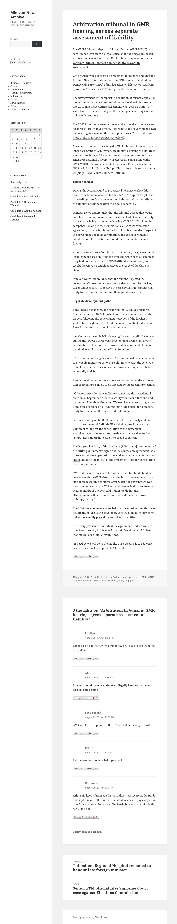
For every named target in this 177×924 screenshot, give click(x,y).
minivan (87, 580)
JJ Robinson (102, 577)
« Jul (16, 161)
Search (14, 39)
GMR (144, 577)
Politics (14, 106)
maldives (77, 580)
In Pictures (16, 96)
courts (137, 577)
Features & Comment (21, 92)
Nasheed (112, 580)
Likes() (78, 556)
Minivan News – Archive (24, 14)
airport (128, 577)
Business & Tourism (20, 82)
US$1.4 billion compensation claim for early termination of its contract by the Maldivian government (112, 62)
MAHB (151, 577)
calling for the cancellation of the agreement (113, 429)
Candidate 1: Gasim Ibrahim (25, 196)
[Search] (37, 44)
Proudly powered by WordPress (90, 917)
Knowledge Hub (18, 182)
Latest (13, 99)
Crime (13, 86)
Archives (15, 59)
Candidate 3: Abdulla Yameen (25, 210)
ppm (121, 580)
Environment (17, 89)
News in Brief (17, 102)
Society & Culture (19, 109)
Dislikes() (91, 556)
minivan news (100, 580)
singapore (129, 580)
